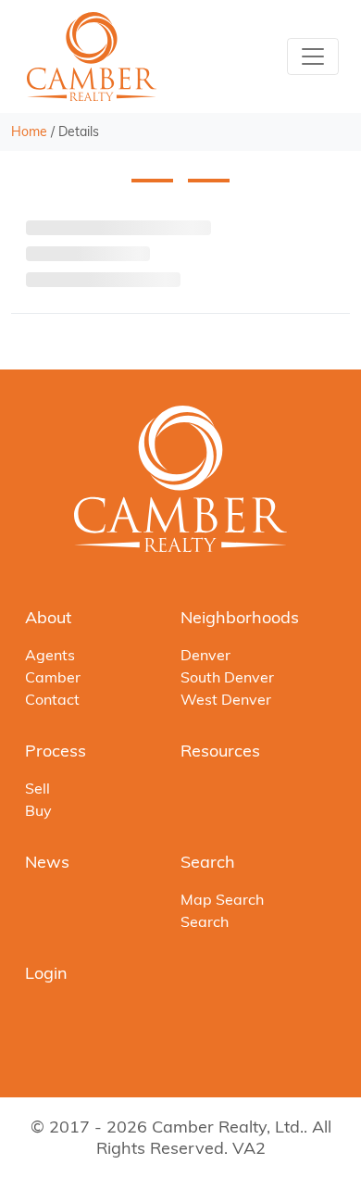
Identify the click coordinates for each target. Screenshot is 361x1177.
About (48, 617)
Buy (38, 810)
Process (55, 750)
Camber (53, 677)
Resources (220, 750)
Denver (205, 654)
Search (207, 861)
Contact (52, 699)
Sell (37, 788)
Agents (50, 654)
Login (46, 972)
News (47, 861)
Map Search (222, 899)
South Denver (227, 677)
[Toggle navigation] (313, 56)
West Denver (225, 699)
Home (29, 131)
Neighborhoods (239, 617)
